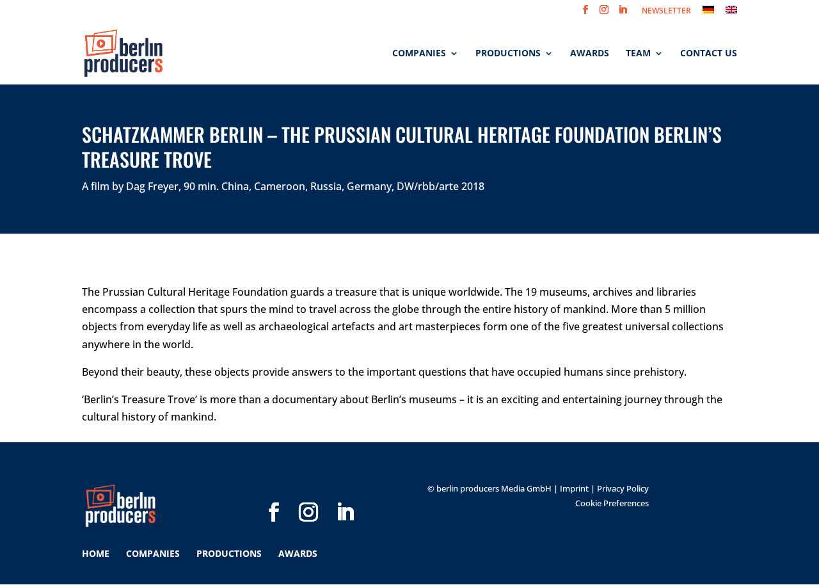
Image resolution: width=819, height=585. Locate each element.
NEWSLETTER (666, 11)
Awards (589, 54)
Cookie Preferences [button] (612, 503)
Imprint (574, 488)
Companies (419, 54)
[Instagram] (308, 491)
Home (95, 553)
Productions (508, 54)
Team (638, 54)
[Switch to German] (708, 13)
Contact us (708, 54)
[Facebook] (274, 491)
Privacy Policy (623, 488)
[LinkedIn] (345, 491)
